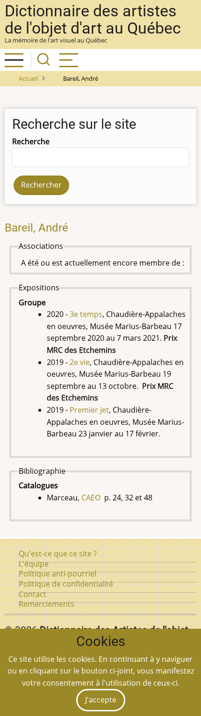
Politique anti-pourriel (57, 574)
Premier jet (89, 410)
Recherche (31, 141)
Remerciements (46, 604)
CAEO (90, 497)
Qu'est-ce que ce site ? (58, 553)
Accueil (28, 78)
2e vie (80, 362)
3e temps (86, 314)
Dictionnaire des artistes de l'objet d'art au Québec (93, 19)
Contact (32, 594)
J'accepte (100, 700)
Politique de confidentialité (66, 584)
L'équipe (34, 564)
